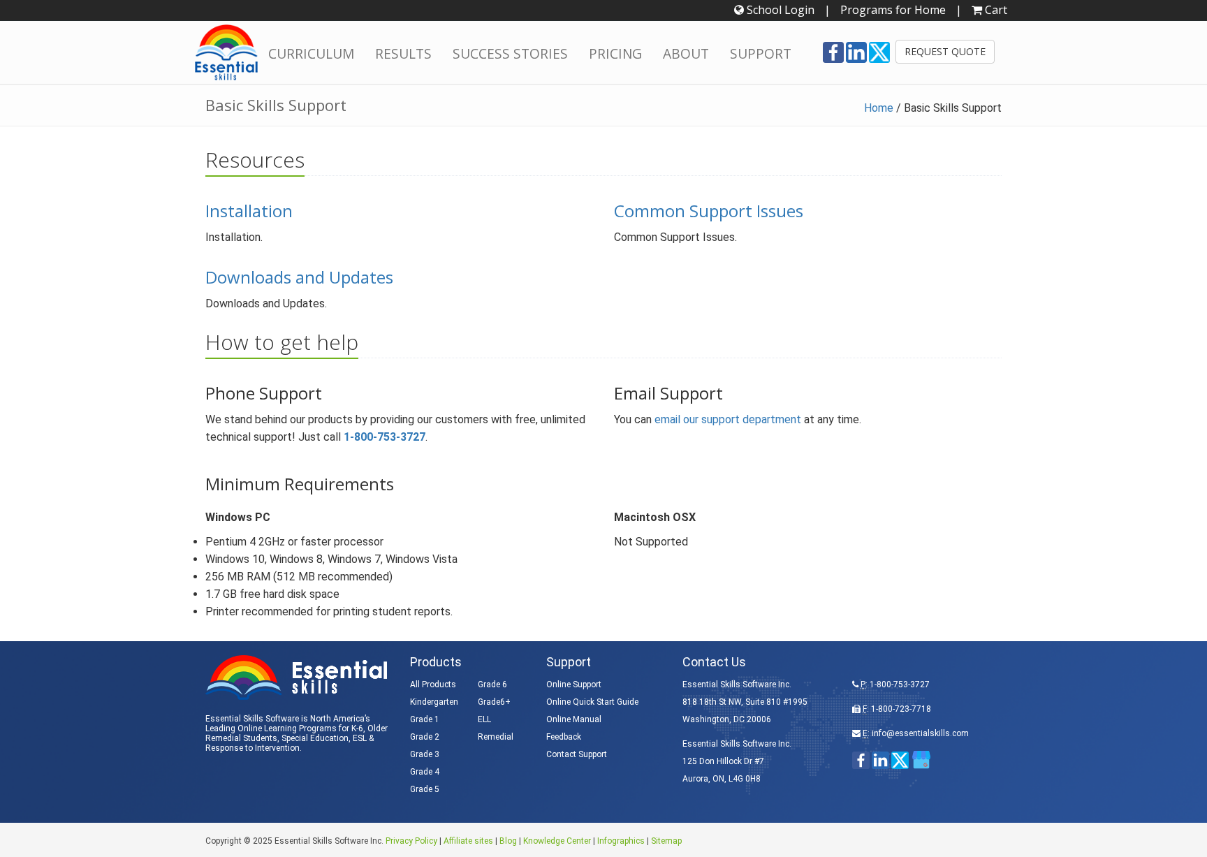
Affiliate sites (468, 841)
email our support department (727, 419)
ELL (484, 719)
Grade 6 (492, 684)
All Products (433, 684)
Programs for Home (893, 9)
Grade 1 (424, 719)
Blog (508, 841)
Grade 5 (424, 789)
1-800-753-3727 (384, 437)
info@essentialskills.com (920, 733)
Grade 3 (424, 754)
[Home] (226, 52)
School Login (779, 9)
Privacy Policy (411, 841)
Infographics (621, 841)
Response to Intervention (252, 748)
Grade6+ (494, 702)
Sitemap (666, 841)
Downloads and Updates (299, 276)
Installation (249, 210)
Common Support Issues (708, 210)
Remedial (495, 737)
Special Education (315, 738)
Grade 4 (424, 772)
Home (878, 108)
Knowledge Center (557, 841)
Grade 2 (424, 737)
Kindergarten (434, 702)
